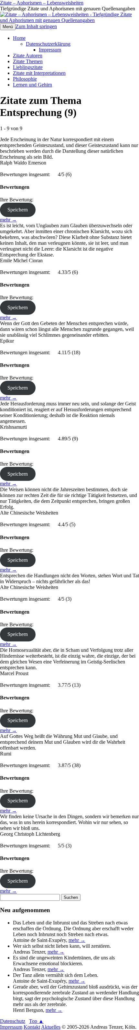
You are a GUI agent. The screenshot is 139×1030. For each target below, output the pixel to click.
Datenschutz (12, 1021)
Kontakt (32, 1027)
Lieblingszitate (28, 67)
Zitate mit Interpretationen (39, 73)
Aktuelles (50, 1027)
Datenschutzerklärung (48, 44)
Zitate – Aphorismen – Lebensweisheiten (41, 3)
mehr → (8, 219)
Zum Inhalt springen (36, 26)
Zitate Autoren (27, 55)
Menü (8, 26)
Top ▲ (36, 1021)
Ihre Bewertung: (18, 199)
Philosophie (25, 79)
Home (19, 38)
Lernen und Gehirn (32, 84)
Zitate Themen (28, 61)
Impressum (50, 49)
